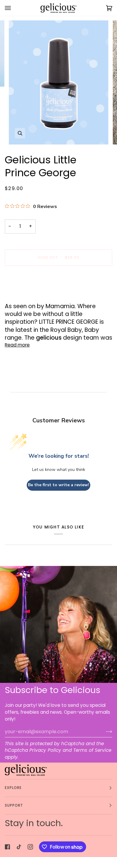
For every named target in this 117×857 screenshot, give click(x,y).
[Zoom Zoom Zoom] (58, 82)
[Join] (104, 731)
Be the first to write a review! (58, 485)
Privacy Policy (45, 750)
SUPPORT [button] (14, 805)
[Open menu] (14, 8)
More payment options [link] (30, 294)
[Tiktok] (19, 847)
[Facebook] (7, 847)
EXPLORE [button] (13, 787)
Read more (17, 345)
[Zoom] (20, 133)
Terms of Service (92, 750)
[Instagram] (30, 847)
